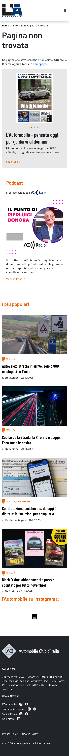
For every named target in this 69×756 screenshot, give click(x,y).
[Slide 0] (31, 127)
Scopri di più (13, 161)
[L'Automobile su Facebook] (26, 704)
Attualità (10, 359)
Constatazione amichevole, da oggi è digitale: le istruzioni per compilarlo (29, 511)
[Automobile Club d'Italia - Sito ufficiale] (30, 655)
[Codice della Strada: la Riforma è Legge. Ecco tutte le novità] (34, 406)
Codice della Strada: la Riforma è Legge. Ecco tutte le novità (31, 440)
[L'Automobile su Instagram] (20, 704)
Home (5, 25)
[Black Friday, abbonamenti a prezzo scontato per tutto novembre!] (34, 548)
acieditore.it (9, 688)
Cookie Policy (30, 733)
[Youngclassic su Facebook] (26, 713)
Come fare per (23, 501)
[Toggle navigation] (65, 10)
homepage (39, 64)
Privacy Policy (10, 733)
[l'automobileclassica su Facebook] (34, 709)
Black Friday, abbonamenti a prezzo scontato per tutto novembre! (28, 582)
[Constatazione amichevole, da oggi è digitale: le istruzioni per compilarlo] (34, 477)
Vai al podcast (14, 278)
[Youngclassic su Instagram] (20, 713)
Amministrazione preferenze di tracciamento (27, 743)
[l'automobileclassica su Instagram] (29, 709)
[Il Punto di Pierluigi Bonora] (34, 227)
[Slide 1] (34, 127)
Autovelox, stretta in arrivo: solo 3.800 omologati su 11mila (30, 369)
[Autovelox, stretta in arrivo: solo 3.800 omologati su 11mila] (34, 334)
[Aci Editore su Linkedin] (18, 718)
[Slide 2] (38, 127)
